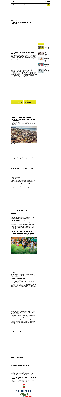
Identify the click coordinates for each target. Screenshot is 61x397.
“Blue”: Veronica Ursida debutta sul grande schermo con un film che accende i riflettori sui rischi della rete (46, 65)
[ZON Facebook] (45, 1)
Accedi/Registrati (41, 1)
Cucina (38, 4)
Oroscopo (32, 1)
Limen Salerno (29, 271)
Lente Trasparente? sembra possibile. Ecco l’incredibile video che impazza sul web (28, 102)
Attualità (14, 4)
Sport (33, 4)
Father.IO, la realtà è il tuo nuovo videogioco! (19, 102)
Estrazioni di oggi (28, 1)
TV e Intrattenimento (26, 4)
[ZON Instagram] (47, 1)
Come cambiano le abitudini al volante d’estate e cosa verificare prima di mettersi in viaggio (46, 48)
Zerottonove (44, 4)
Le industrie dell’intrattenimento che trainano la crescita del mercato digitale (46, 59)
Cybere (36, 1)
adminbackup (16, 143)
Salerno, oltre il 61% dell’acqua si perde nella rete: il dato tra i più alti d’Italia (46, 71)
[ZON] (12, 1)
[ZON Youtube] (49, 1)
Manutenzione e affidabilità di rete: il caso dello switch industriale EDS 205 (46, 53)
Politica (19, 4)
